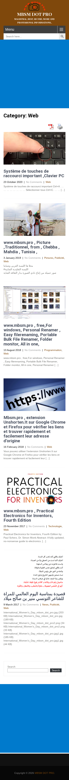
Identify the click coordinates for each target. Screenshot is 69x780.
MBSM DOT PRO (44, 773)
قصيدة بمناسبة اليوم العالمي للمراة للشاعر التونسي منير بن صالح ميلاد (34, 596)
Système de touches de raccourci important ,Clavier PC (34, 173)
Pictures (48, 257)
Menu (9, 29)
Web (48, 182)
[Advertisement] (34, 74)
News (45, 604)
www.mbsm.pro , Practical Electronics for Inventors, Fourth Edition (29, 515)
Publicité (59, 257)
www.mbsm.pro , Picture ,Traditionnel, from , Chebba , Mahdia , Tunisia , (32, 247)
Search (11, 666)
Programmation (53, 350)
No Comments (34, 182)
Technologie (55, 526)
